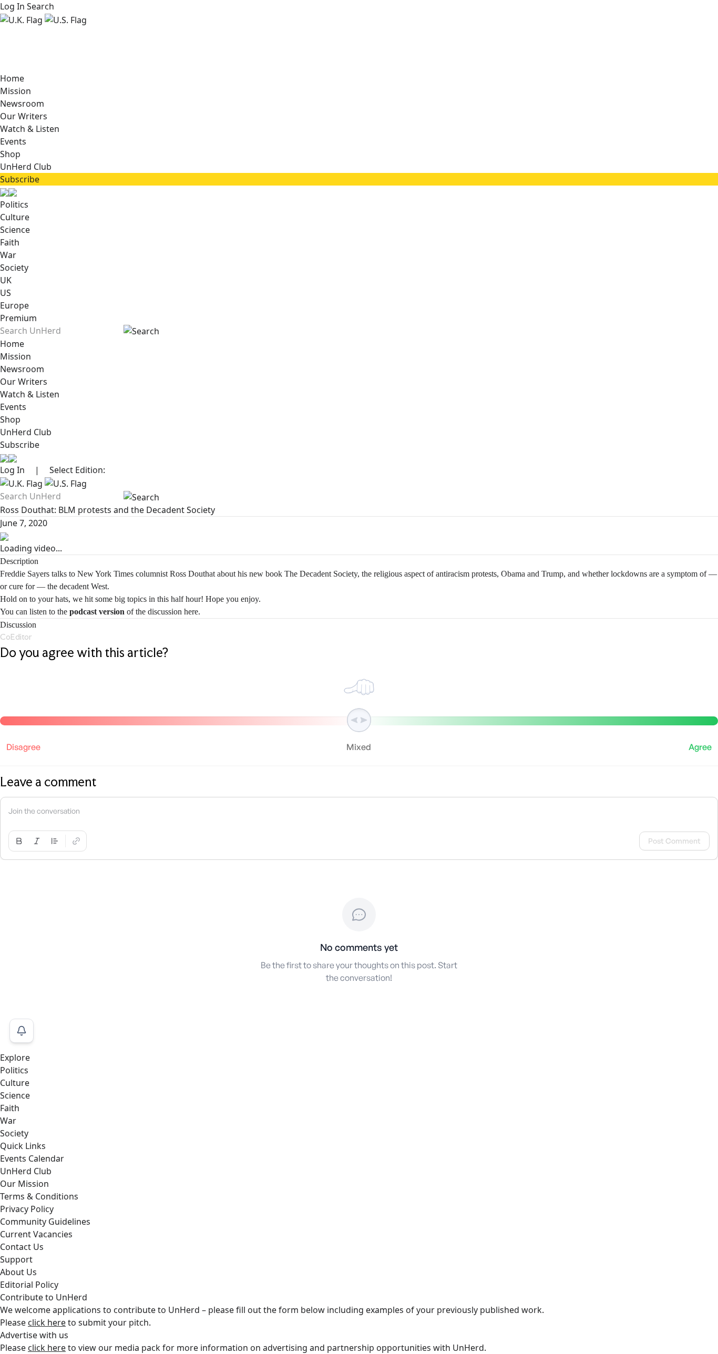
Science (15, 229)
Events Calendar (32, 1158)
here (191, 611)
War (8, 255)
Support (16, 1259)
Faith (9, 242)
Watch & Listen (29, 129)
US (5, 293)
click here (47, 1322)
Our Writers (23, 116)
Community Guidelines (45, 1221)
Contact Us (22, 1247)
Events (13, 141)
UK (6, 280)
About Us (18, 1272)
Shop (10, 154)
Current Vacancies (36, 1234)
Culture (14, 217)
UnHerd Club (26, 166)
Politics (14, 204)
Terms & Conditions (39, 1196)
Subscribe (19, 179)
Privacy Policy (27, 1209)
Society (14, 267)
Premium (18, 318)
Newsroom (22, 103)
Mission (15, 91)
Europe (14, 305)
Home (12, 78)
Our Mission (24, 1183)
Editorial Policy (29, 1284)
